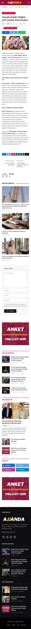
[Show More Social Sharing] (27, 32)
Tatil (18, 625)
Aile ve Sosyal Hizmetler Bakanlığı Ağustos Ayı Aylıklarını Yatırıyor (18, 379)
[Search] (28, 2)
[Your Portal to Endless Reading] (6, 441)
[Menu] (3, 2)
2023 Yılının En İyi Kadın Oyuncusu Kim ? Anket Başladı (18, 450)
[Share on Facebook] (6, 32)
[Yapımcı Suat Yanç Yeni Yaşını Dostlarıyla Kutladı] (6, 390)
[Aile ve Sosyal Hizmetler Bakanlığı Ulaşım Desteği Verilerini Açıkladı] (6, 369)
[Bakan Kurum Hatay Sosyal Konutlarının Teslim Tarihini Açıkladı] (6, 359)
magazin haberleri (19, 621)
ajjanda (8, 23)
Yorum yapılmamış (10, 26)
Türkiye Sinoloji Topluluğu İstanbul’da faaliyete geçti (11, 422)
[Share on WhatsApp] (22, 32)
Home (8, 625)
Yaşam (13, 625)
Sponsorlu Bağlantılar (9, 13)
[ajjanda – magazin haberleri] (15, 2)
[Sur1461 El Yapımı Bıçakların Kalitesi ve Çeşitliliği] (15, 221)
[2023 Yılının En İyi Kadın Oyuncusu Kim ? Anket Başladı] (6, 450)
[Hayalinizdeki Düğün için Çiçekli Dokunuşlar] (15, 43)
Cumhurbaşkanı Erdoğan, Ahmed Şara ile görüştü (22, 164)
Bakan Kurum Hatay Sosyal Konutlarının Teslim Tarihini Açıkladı (20, 359)
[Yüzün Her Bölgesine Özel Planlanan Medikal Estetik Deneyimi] (15, 246)
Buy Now (23, 625)
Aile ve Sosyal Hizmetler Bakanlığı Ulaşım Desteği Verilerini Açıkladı (19, 369)
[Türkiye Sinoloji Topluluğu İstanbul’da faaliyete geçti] (15, 411)
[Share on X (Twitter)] (14, 32)
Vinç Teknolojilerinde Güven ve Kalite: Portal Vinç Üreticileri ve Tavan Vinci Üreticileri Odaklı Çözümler (15, 206)
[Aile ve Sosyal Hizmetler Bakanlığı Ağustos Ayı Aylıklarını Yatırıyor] (6, 380)
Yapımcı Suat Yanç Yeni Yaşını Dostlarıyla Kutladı (19, 389)
